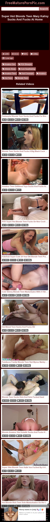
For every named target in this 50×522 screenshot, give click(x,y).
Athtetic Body (9, 69)
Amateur (42, 73)
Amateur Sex (9, 64)
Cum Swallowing (27, 69)
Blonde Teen (22, 78)
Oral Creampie (27, 73)
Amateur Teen (10, 73)
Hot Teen (8, 78)
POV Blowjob (26, 64)
